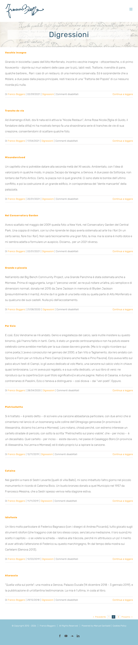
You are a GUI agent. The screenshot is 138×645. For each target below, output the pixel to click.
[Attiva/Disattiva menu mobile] (131, 9)
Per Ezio (10, 326)
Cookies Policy (119, 625)
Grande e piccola (16, 267)
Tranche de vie (14, 110)
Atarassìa (11, 575)
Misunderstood (15, 157)
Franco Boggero (16, 94)
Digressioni (48, 94)
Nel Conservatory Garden (21, 215)
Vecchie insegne (15, 52)
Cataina (10, 470)
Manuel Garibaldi (102, 625)
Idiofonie (11, 517)
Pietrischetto (14, 407)
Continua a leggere (123, 94)
